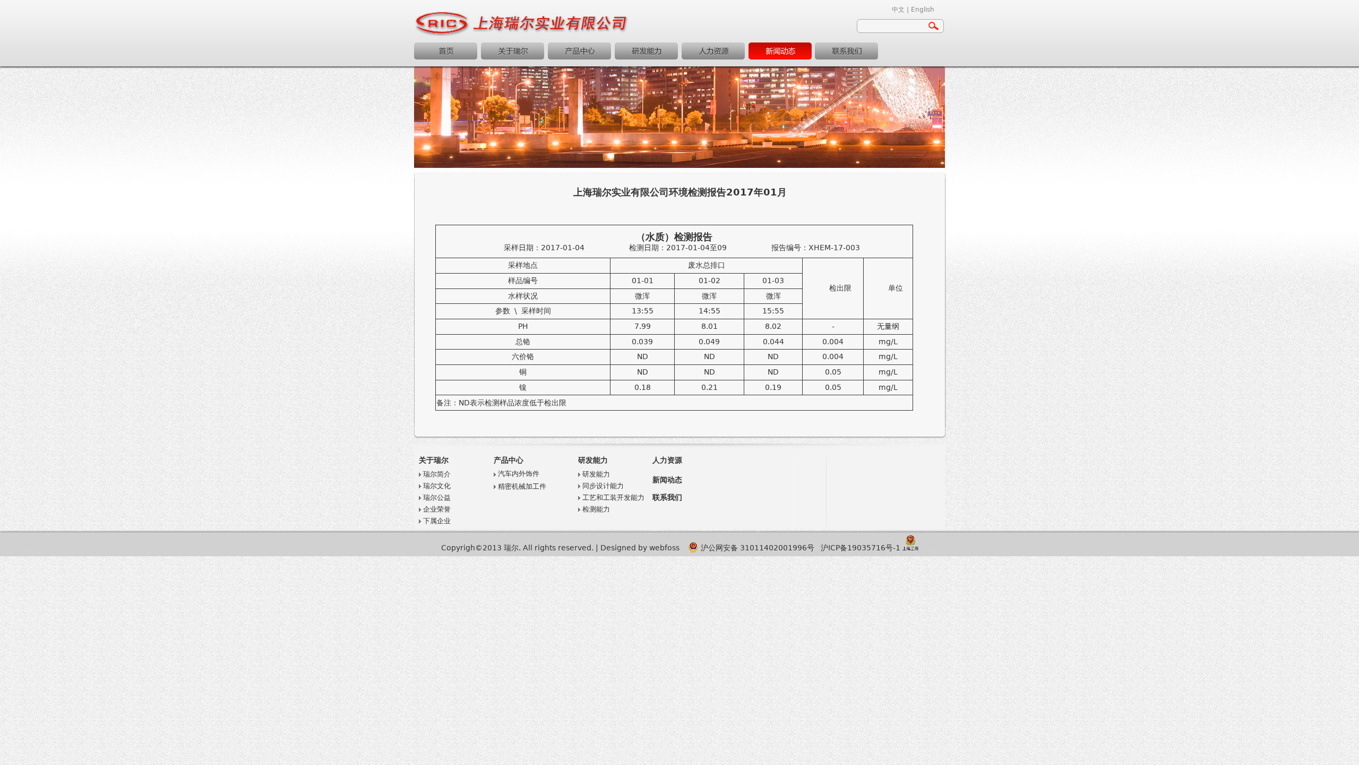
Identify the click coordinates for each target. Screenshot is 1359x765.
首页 (445, 51)
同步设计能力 (603, 486)
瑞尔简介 (437, 474)
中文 (898, 9)
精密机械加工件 (522, 486)
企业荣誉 (437, 509)
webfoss (664, 547)
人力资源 (713, 51)
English (922, 9)
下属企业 (437, 521)
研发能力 (646, 51)
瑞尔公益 (437, 498)
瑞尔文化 (437, 486)
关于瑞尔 (512, 51)
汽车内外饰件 (518, 474)
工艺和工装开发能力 (613, 498)
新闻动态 (780, 51)
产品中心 (579, 51)
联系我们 (846, 51)
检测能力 (596, 509)
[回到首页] (522, 35)
